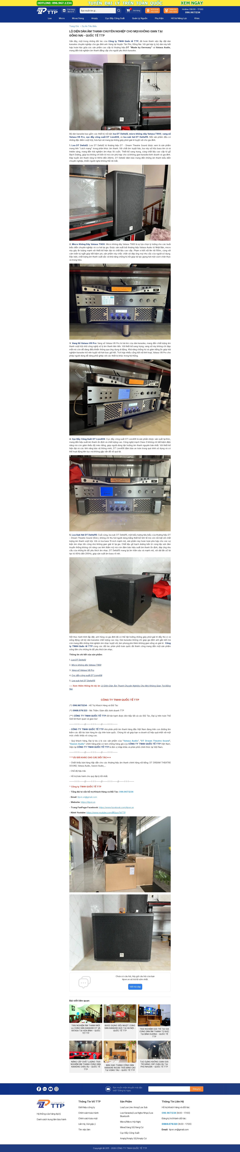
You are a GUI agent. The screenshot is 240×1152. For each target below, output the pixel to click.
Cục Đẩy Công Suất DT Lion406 (88, 439)
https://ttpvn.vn (88, 802)
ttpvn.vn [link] (173, 1129)
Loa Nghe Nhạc (140, 1112)
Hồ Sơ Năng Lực (179, 18)
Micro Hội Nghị (133, 1121)
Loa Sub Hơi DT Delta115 (84, 535)
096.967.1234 (192, 12)
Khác (197, 18)
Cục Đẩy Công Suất (115, 18)
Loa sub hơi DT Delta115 (83, 680)
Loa (50, 18)
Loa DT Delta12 (80, 145)
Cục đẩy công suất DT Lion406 (87, 675)
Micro (62, 18)
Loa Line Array (132, 1107)
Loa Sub (143, 1107)
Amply (94, 18)
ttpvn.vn (81, 797)
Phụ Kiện (159, 18)
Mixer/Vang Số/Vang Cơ (131, 1127)
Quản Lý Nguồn (139, 18)
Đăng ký (197, 1089)
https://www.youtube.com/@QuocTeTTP (106, 812)
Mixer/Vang (78, 18)
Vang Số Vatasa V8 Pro (84, 343)
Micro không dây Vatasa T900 (86, 665)
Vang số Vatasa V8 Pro (83, 670)
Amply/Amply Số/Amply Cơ (133, 1138)
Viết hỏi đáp (135, 986)
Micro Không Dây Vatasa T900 (88, 244)
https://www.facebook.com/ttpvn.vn (116, 807)
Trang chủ (74, 26)
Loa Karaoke (126, 1112)
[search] (118, 10)
